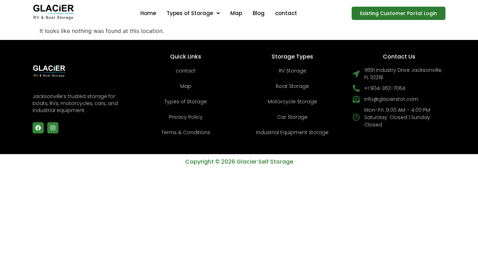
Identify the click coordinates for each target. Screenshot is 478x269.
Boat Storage (292, 86)
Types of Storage (190, 13)
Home (148, 13)
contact (286, 13)
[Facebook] (38, 127)
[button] (193, 13)
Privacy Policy (186, 116)
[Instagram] (52, 127)
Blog (259, 13)
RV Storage (292, 70)
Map (236, 13)
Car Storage (292, 116)
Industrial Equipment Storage (292, 132)
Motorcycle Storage (292, 101)
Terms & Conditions (185, 132)
